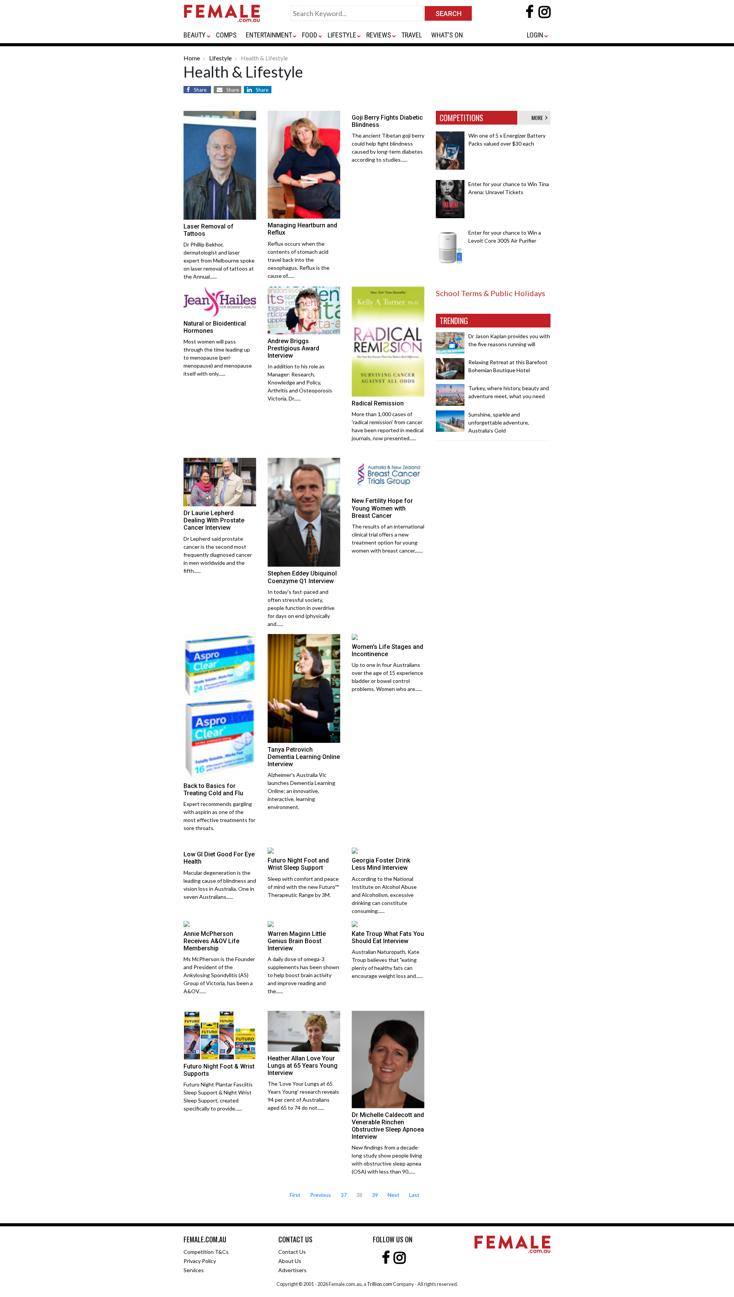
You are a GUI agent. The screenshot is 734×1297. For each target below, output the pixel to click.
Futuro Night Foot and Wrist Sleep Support (298, 864)
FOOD (309, 35)
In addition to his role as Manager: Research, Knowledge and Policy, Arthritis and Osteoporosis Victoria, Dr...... (300, 382)
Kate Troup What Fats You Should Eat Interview (388, 937)
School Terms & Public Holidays (490, 293)
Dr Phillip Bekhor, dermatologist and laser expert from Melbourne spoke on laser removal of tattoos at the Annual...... (219, 260)
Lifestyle (220, 58)
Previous (320, 1195)
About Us (289, 1261)
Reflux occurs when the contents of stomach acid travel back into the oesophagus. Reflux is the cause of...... (299, 259)
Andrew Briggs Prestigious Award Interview (293, 348)
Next (393, 1195)
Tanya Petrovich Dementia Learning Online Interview (304, 757)
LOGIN (535, 35)
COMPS (226, 35)
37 (344, 1195)
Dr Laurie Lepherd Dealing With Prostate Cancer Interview (214, 520)
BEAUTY (195, 35)
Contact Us (292, 1251)
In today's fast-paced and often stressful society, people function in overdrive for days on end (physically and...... (301, 608)
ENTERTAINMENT (269, 35)
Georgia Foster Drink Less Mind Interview (381, 864)
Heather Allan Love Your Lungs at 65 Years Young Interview (303, 1066)
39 (375, 1195)
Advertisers (292, 1270)
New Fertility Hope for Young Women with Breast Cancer (382, 508)
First (295, 1195)
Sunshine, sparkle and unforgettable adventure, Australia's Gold (498, 422)
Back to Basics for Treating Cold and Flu (213, 789)
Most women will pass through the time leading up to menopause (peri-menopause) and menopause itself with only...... (218, 357)
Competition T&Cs (206, 1251)
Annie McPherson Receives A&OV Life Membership (211, 941)
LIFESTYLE (342, 35)
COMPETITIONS (461, 117)
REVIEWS (378, 35)
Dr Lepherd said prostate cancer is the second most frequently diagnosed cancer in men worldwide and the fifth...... (218, 554)
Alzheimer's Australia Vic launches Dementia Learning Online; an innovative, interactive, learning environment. (301, 791)
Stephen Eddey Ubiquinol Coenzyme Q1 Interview (302, 577)
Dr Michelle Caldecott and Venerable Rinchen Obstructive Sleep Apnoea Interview (388, 1126)
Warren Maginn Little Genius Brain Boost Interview (297, 941)
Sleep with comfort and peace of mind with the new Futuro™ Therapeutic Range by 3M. (303, 886)
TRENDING (454, 320)
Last (414, 1195)
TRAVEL (411, 35)
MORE (538, 117)
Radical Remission (378, 403)
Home (192, 58)
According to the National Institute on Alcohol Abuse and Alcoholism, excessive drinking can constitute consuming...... (384, 894)
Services (194, 1270)
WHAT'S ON (447, 35)
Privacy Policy (200, 1261)
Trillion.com (379, 1284)
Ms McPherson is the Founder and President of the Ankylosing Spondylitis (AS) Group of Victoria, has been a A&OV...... (219, 975)
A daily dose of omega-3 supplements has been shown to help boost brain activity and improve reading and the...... (303, 975)
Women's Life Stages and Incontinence (387, 650)
